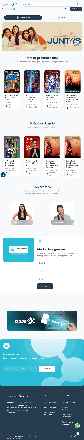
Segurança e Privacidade (67, 416)
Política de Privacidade (66, 408)
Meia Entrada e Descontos (49, 414)
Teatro (63, 18)
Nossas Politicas (68, 402)
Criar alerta (45, 286)
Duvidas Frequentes (51, 407)
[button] (70, 34)
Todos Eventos (25, 18)
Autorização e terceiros (67, 423)
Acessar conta (61, 9)
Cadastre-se (76, 9)
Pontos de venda (50, 402)
